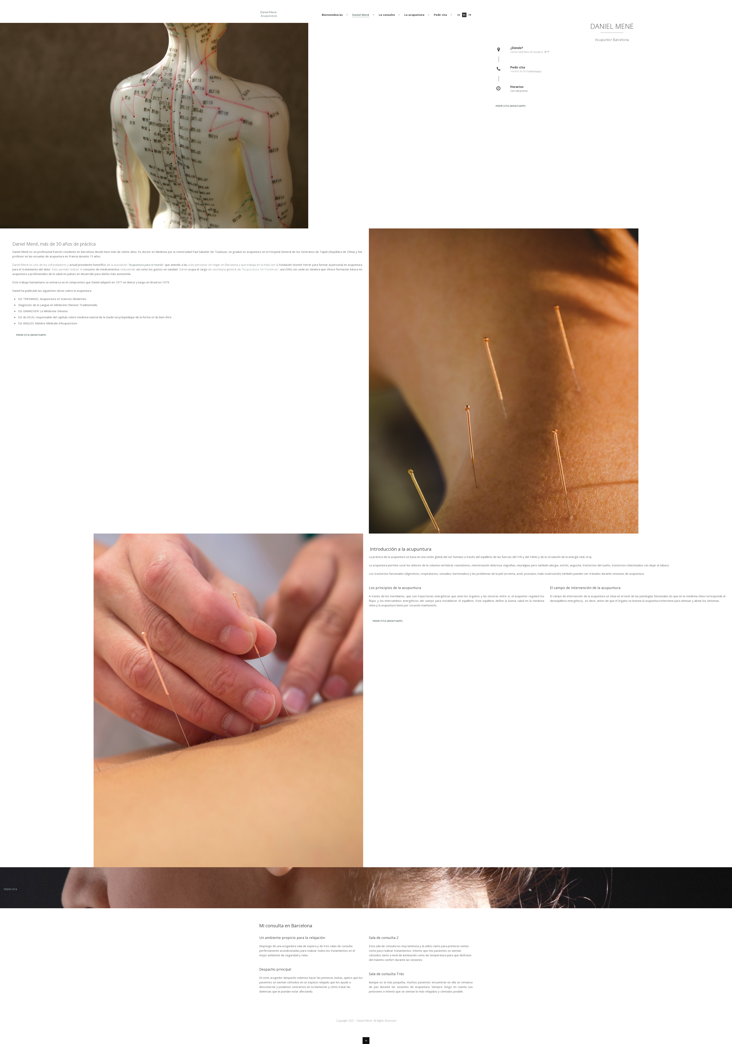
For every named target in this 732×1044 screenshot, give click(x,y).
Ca (458, 14)
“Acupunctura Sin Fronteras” (260, 269)
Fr (470, 14)
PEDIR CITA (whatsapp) (510, 106)
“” (146, 265)
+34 (512, 71)
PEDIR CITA (10, 889)
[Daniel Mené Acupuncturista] (268, 16)
